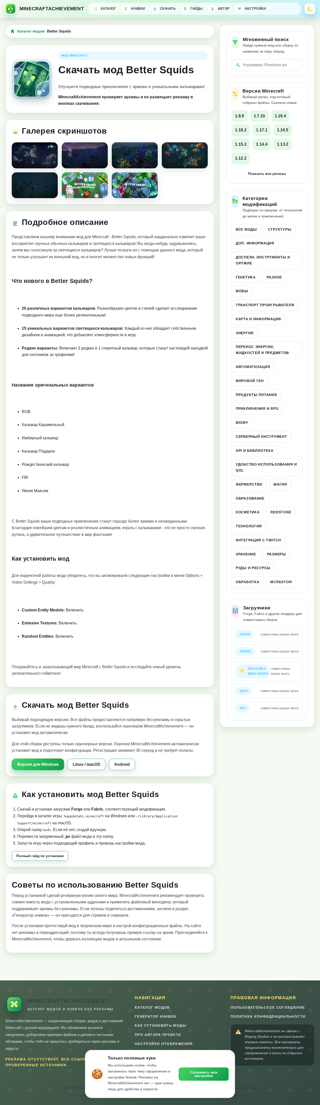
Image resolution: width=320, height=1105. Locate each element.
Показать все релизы (267, 174)
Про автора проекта (158, 1035)
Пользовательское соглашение (267, 1007)
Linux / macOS (86, 764)
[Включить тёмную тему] (310, 8)
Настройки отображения (164, 1044)
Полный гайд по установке (40, 856)
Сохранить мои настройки (204, 1074)
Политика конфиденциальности (268, 1016)
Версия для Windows (38, 764)
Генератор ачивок (155, 1016)
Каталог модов (30, 31)
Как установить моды (160, 1025)
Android (122, 764)
